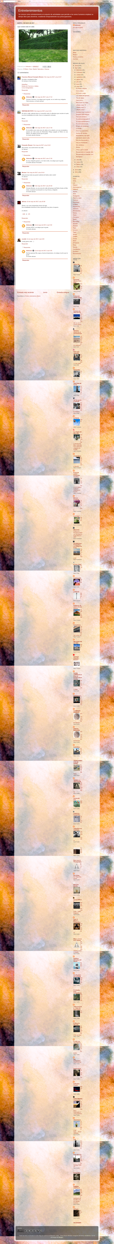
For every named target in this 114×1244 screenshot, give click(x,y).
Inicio (45, 292)
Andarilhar (25, 84)
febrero (78, 164)
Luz (74, 183)
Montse (24, 172)
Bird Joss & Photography (77, 861)
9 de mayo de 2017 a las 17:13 (43, 97)
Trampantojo (81, 850)
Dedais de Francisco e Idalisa (30, 86)
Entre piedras (80, 91)
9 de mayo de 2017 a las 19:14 (35, 172)
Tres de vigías (80, 98)
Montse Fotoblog (76, 498)
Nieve (74, 245)
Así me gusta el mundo (77, 400)
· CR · (29, 214)
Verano (75, 213)
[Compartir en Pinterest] (50, 67)
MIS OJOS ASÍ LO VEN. (77, 642)
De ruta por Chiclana (81, 390)
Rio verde (81, 519)
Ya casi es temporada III (83, 119)
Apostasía (81, 595)
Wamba (81, 646)
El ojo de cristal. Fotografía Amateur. (76, 475)
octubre (78, 74)
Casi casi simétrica (81, 116)
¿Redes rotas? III (81, 105)
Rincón (78, 147)
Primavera (76, 217)
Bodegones (76, 196)
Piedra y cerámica (78, 57)
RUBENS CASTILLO (76, 1187)
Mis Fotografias (77, 1060)
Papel (74, 232)
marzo (78, 162)
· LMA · (24, 214)
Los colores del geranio (82, 95)
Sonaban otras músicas (82, 114)
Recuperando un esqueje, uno (84, 154)
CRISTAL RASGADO (76, 729)
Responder (25, 90)
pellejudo (76, 591)
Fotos (30, 69)
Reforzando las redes (82, 102)
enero (78, 166)
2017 (76, 68)
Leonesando (77, 578)
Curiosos (75, 59)
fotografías (76, 369)
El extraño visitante (81, 88)
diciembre (79, 70)
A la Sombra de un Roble (77, 975)
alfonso (24, 201)
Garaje (75, 238)
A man (81, 1212)
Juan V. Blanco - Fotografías (77, 921)
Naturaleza (40, 69)
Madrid (35, 69)
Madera (75, 54)
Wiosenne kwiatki (81, 997)
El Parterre (76, 243)
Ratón (74, 215)
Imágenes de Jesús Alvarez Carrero (77, 607)
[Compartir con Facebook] (48, 67)
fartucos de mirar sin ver (77, 311)
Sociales (75, 223)
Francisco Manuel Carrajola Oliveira (32, 77)
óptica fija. (76, 264)
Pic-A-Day (76, 875)
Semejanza (79, 156)
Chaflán (75, 236)
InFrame (75, 1209)
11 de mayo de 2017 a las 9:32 (43, 225)
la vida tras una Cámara (77, 1042)
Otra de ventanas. (81, 269)
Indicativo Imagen (76, 1084)
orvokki (24, 239)
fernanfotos (77, 625)
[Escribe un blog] (45, 67)
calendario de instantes (77, 829)
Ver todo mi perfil (78, 27)
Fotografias (77, 1172)
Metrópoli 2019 (81, 981)
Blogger (61, 1237)
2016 (76, 169)
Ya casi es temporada (82, 123)
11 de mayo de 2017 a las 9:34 (43, 250)
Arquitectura (76, 206)
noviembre (79, 72)
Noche (75, 234)
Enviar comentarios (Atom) (32, 296)
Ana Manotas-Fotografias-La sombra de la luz (77, 545)
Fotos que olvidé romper (77, 296)
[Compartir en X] (47, 67)
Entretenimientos (30, 10)
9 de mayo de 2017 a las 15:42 (41, 145)
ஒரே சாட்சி (81, 865)
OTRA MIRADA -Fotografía (77, 1099)
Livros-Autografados (27, 87)
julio (77, 81)
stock (81, 372)
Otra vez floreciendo (81, 142)
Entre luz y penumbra (82, 131)
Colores (75, 185)
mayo (78, 86)
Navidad (75, 225)
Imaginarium (77, 1068)
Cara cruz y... (80, 100)
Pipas (74, 228)
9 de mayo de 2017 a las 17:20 (43, 158)
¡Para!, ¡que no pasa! (82, 149)
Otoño (75, 219)
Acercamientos (77, 187)
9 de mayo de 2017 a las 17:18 (43, 127)
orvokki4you (77, 456)
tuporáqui (76, 516)
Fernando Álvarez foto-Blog (77, 281)
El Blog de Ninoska (76, 1024)
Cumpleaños (76, 249)
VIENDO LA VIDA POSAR (77, 781)
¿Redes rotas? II (81, 107)
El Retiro (25, 69)
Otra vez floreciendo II (82, 140)
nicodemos (88, 1235)
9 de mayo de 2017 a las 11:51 (42, 111)
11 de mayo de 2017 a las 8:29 (35, 239)
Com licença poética (81, 700)
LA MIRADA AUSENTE (76, 711)
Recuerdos (76, 221)
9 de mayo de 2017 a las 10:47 (52, 77)
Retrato (75, 247)
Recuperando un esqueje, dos (84, 152)
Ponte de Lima (81, 751)
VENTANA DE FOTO (27, 111)
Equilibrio (81, 964)
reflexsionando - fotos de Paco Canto (77, 1008)
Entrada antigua (63, 292)
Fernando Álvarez (27, 145)
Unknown (29, 97)
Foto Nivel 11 (77, 1154)
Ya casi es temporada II (82, 121)
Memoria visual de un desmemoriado (77, 333)
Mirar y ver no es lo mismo (77, 939)
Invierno (75, 230)
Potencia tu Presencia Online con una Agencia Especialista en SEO (77, 534)
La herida (78, 128)
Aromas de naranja (81, 133)
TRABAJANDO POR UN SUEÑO (77, 762)
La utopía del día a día (77, 432)
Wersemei (76, 529)
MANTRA (81, 581)
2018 (76, 65)
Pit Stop (81, 567)
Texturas (75, 200)
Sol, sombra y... (80, 145)
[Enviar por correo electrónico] (43, 67)
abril (77, 159)
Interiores (75, 208)
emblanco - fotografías (76, 814)
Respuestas (27, 93)
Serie (74, 193)
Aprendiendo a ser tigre (82, 135)
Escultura (75, 251)
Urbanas (46, 69)
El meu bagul (77, 564)
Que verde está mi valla (82, 138)
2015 (76, 172)
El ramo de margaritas (82, 126)
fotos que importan (76, 352)
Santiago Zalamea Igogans (76, 658)
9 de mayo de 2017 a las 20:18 (43, 186)
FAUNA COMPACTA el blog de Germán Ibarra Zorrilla (77, 676)
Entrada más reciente (25, 292)
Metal (74, 52)
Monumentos (76, 210)
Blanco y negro (77, 198)
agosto (78, 79)
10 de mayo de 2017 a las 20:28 (36, 201)
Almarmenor (77, 1120)
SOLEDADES (77, 1222)
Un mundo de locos (81, 1144)
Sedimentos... (77, 695)
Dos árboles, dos (81, 1073)
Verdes (81, 1011)
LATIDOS (76, 418)
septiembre (79, 77)
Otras (74, 181)
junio (77, 84)
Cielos (81, 420)
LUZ (74, 1139)
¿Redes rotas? (80, 109)
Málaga (81, 802)
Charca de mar (77, 1062)
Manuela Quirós (76, 885)
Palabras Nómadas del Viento (77, 960)
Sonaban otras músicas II (83, 112)
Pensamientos (77, 253)
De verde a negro (81, 93)
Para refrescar (81, 286)
